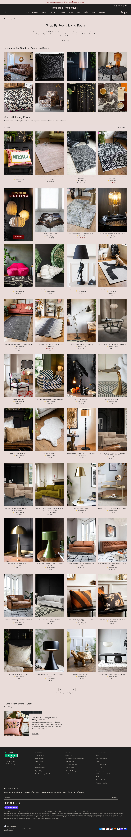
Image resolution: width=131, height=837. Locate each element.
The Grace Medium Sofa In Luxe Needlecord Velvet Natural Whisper (18, 509)
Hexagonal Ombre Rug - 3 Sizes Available (50, 344)
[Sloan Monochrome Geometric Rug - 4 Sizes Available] (81, 153)
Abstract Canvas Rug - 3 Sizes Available (112, 289)
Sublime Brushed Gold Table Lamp (18, 564)
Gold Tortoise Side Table (81, 674)
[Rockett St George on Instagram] (116, 6)
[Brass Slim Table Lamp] (81, 484)
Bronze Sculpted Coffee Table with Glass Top (112, 344)
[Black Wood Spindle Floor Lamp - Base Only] (81, 429)
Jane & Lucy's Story (101, 758)
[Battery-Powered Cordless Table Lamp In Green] (49, 540)
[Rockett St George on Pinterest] (121, 6)
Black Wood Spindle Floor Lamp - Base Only (81, 453)
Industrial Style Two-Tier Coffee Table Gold (112, 508)
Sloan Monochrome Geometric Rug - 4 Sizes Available (81, 177)
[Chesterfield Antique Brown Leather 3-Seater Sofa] (112, 540)
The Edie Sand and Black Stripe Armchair (50, 399)
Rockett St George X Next (42, 774)
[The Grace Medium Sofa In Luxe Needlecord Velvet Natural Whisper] (18, 484)
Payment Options (40, 771)
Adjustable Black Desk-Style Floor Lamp (81, 344)
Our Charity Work (101, 765)
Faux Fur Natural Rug (50, 453)
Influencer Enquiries (71, 765)
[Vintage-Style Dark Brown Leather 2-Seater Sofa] (18, 595)
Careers (98, 762)
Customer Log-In (39, 755)
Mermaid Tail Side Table (112, 399)
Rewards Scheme (40, 768)
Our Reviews (99, 768)
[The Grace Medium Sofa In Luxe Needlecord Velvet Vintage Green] (49, 484)
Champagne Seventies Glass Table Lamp (112, 234)
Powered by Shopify (8, 830)
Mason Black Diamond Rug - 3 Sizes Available (19, 344)
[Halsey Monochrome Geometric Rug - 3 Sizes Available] (112, 153)
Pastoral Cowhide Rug (50, 234)
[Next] (89, 2)
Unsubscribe (69, 774)
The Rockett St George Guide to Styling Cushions (44, 718)
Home (5, 19)
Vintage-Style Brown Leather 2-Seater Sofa (81, 564)
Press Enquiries (70, 762)
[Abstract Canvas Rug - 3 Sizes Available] (112, 265)
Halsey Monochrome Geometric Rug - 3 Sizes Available (112, 177)
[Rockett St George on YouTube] (126, 6)
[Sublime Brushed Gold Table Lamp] (18, 540)
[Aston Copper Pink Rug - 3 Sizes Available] (49, 153)
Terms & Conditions (101, 780)
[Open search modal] (5, 12)
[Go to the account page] (122, 12)
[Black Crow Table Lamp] (81, 375)
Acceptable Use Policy (102, 783)
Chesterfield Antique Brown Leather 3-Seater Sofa (112, 564)
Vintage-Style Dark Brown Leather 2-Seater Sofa (18, 620)
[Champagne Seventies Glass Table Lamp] (112, 210)
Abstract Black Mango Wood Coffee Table (112, 674)
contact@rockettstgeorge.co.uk (13, 764)
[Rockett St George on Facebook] (114, 6)
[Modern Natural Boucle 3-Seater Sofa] (49, 595)
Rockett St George (17, 829)
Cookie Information (101, 777)
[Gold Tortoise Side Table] (81, 650)
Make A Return (39, 762)
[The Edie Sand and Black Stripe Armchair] (49, 375)
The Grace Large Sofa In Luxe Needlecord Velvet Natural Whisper (112, 454)
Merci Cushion (18, 177)
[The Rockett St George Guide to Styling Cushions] (23, 723)
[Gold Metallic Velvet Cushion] (18, 650)
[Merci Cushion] (18, 153)
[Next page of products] (77, 689)
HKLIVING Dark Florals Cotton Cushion (112, 619)
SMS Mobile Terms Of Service (104, 774)
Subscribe (115, 797)
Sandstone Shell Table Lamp (50, 289)
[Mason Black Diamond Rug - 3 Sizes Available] (18, 320)
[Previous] (42, 2)
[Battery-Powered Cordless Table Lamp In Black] (49, 650)
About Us (98, 755)
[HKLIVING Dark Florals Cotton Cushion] (112, 595)
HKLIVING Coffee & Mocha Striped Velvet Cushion (81, 620)
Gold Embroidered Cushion (18, 453)
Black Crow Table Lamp (81, 399)
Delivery (37, 765)
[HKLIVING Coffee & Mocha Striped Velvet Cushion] (81, 595)
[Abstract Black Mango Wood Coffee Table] (112, 650)
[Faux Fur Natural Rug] (49, 429)
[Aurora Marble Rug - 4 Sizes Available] (81, 210)
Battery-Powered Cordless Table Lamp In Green (50, 564)
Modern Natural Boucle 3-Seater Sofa (50, 619)
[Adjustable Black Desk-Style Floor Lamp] (81, 320)
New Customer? (39, 758)
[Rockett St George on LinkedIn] (119, 6)
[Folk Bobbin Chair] (18, 375)
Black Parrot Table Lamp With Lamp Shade (81, 289)
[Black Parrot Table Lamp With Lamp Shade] (81, 265)
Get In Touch (69, 755)
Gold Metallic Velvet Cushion (18, 674)
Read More (65, 40)
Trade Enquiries (70, 768)
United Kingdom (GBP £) (12, 826)
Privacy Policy (100, 771)
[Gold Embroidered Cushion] (18, 429)
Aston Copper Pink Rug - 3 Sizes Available (50, 177)
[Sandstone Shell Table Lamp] (49, 265)
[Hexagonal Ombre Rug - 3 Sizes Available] (49, 320)
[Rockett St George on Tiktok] (123, 6)
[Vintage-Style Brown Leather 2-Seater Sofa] (81, 540)
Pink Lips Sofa (18, 289)
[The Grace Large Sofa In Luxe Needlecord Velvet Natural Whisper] (112, 429)
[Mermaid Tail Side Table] (112, 375)
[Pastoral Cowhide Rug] (49, 210)
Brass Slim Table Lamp (81, 508)
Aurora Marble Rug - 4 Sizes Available (81, 234)
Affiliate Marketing (71, 771)
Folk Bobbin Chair (18, 399)
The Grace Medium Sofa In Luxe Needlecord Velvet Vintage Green (50, 509)
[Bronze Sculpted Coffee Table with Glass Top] (112, 320)
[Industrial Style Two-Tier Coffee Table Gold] (112, 484)
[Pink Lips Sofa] (18, 265)
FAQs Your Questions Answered (75, 758)
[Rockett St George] (65, 8)
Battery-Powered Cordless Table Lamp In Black (50, 675)
